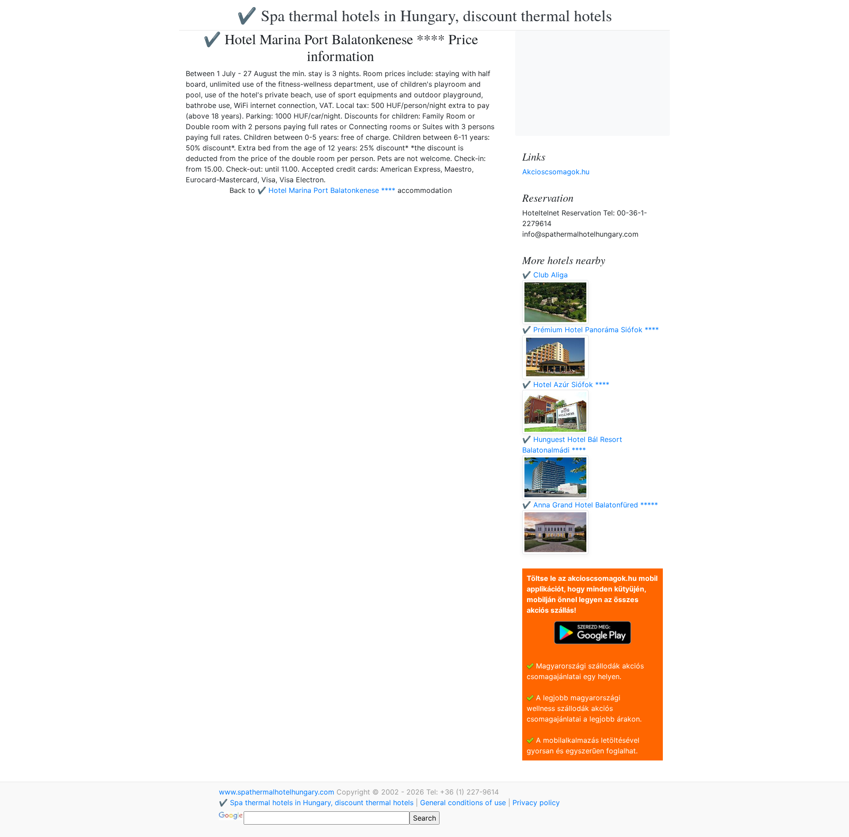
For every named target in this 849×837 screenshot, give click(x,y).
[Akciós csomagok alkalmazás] (592, 631)
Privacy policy (536, 802)
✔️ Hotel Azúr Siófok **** (565, 384)
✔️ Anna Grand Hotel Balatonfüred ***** (590, 504)
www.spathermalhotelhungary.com (278, 791)
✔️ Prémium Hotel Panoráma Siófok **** (590, 329)
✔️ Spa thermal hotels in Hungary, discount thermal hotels (424, 15)
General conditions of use (463, 802)
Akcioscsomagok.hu (555, 171)
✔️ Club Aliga (545, 274)
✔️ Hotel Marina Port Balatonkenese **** (326, 190)
